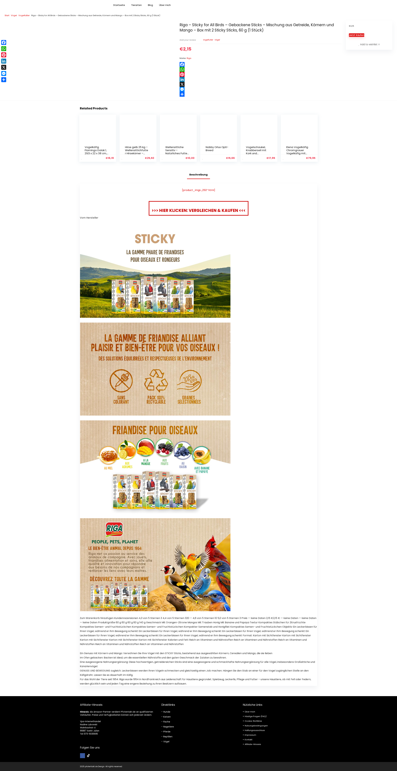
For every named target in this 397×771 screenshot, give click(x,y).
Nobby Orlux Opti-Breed (217, 148)
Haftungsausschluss (255, 730)
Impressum (250, 734)
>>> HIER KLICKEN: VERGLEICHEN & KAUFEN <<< (198, 210)
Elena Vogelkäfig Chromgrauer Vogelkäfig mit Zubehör (297, 151)
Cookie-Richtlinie (253, 721)
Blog (150, 5)
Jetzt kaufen (356, 35)
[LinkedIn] (260, 79)
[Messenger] (260, 89)
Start (7, 15)
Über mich (165, 5)
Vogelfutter (24, 15)
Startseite (119, 5)
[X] (260, 84)
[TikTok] (88, 755)
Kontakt (248, 739)
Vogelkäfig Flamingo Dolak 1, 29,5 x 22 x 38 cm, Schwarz (96, 151)
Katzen (167, 716)
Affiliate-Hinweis (253, 744)
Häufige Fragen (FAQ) (256, 716)
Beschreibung (198, 174)
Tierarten (136, 5)
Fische (166, 721)
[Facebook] (260, 64)
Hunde (166, 711)
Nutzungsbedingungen (256, 725)
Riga (189, 58)
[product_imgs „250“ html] (198, 190)
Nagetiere (168, 726)
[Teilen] (260, 94)
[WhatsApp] (260, 69)
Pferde (166, 731)
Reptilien (167, 736)
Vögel (14, 15)
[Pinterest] (260, 74)
